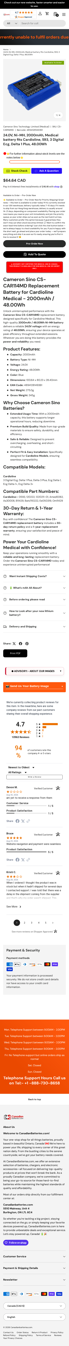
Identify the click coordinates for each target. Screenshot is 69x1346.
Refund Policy (9, 1335)
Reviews (57, 1335)
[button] (47, 13)
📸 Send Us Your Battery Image (27, 686)
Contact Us (8, 1332)
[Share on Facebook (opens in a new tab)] (17, 821)
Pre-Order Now (34, 243)
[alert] (34, 671)
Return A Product (39, 1332)
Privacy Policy (57, 1332)
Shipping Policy (26, 1335)
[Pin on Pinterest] (27, 643)
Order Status (23, 1332)
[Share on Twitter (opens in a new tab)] (23, 821)
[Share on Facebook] (20, 643)
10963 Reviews (23, 737)
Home (6, 49)
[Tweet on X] (14, 643)
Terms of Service (43, 1335)
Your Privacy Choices (12, 1338)
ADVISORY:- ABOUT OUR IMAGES (34, 671)
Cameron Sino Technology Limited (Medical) (26, 126)
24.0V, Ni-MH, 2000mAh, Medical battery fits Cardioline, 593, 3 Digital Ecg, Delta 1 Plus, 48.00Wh (31, 53)
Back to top (34, 1099)
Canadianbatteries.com (21, 1327)
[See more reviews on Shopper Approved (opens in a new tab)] (28, 821)
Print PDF (15, 653)
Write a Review (34, 777)
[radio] (49, 724)
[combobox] (34, 23)
